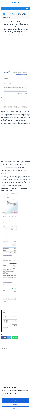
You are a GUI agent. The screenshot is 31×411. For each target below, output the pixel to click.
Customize (15, 404)
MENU (27, 8)
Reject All (15, 408)
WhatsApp (14, 337)
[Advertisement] (15, 53)
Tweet (9, 337)
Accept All (15, 400)
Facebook (4, 337)
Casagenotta (15, 2)
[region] (15, 398)
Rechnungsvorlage (5, 177)
